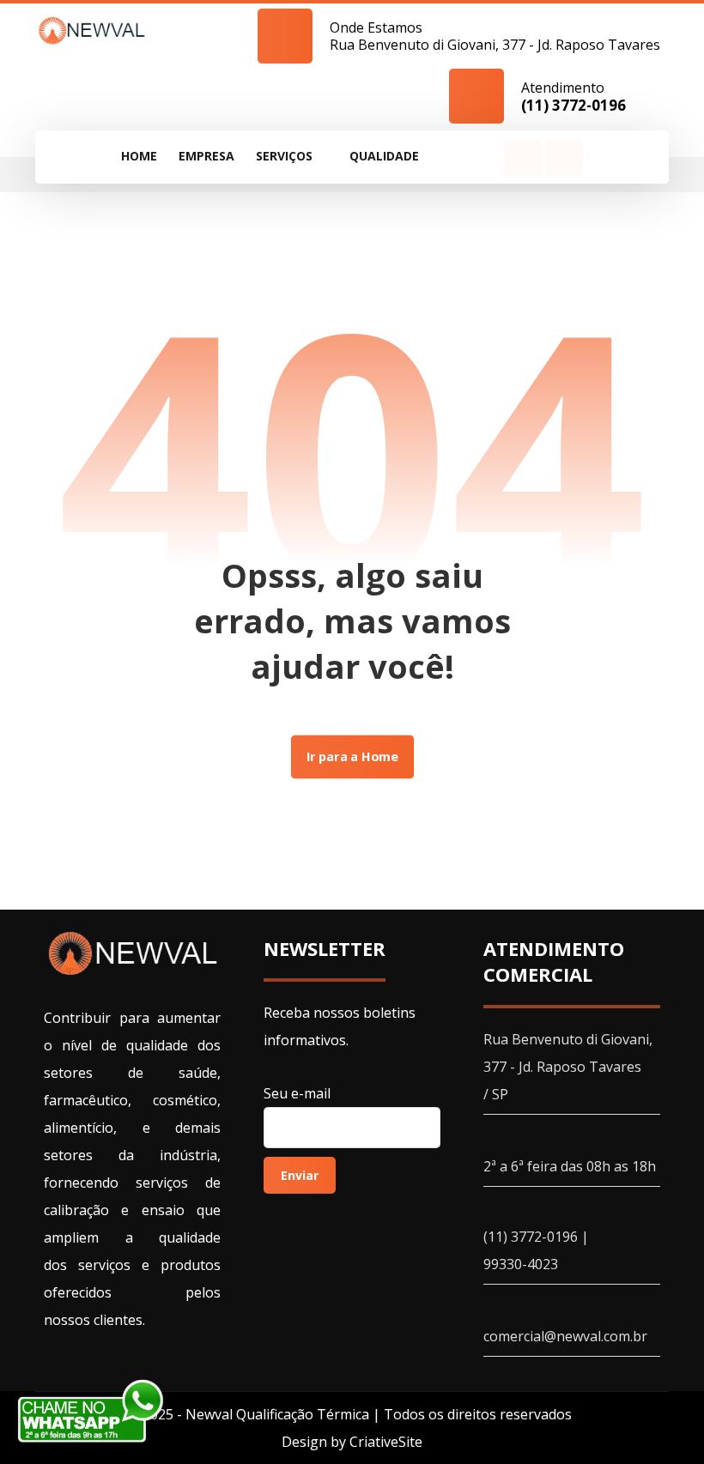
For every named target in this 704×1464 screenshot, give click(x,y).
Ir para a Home (352, 756)
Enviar (300, 1175)
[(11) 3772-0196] (92, 30)
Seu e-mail (297, 1093)
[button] (465, 156)
